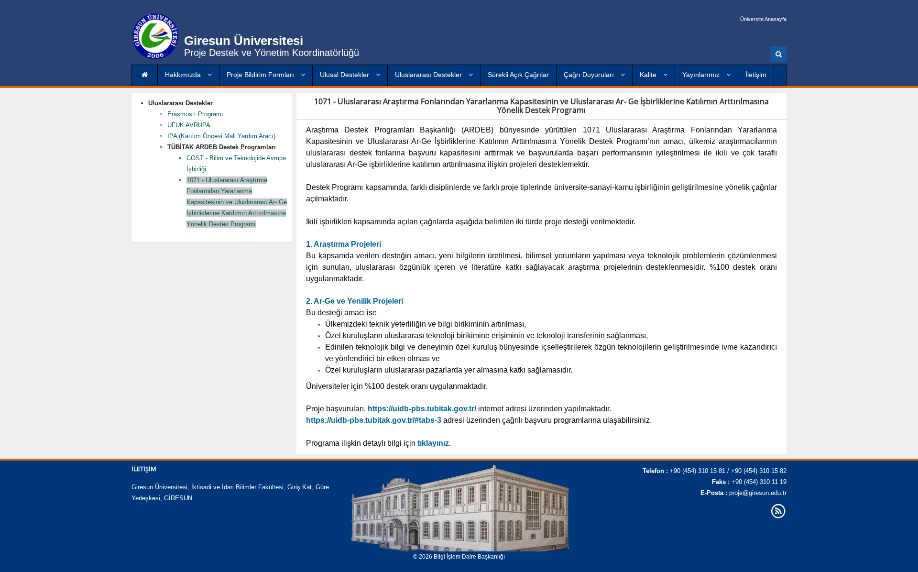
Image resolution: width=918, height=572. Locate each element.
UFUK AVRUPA (188, 125)
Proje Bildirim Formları (261, 74)
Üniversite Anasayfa (763, 19)
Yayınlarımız (701, 74)
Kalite (649, 74)
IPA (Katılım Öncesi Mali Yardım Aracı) (221, 136)
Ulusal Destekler (345, 74)
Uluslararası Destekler (429, 74)
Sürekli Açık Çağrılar (518, 74)
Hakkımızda (184, 74)
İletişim (755, 74)
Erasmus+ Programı (195, 114)
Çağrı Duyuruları (590, 74)
